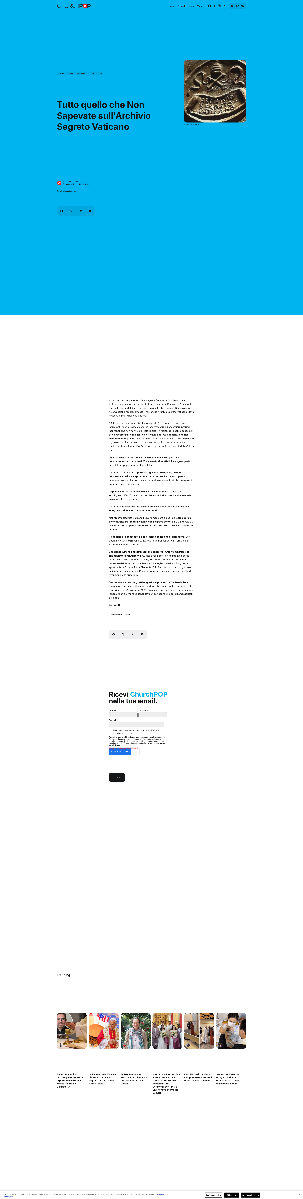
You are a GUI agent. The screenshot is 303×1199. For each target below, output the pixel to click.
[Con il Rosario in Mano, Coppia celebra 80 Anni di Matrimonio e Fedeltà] (199, 1031)
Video (200, 6)
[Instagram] (219, 6)
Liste (191, 6)
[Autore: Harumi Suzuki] (60, 1045)
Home (172, 6)
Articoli (181, 6)
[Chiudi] (299, 1194)
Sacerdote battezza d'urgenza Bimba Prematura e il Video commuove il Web (228, 1079)
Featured (70, 73)
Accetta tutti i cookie (251, 1195)
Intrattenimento (95, 73)
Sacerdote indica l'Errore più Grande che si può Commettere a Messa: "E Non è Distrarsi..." (70, 1080)
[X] (214, 6)
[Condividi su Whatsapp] (71, 211)
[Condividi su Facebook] (61, 211)
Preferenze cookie (213, 1195)
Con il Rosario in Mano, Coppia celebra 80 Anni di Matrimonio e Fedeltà (198, 1077)
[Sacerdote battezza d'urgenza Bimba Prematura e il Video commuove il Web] (231, 1031)
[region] (151, 1195)
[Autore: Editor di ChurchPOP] (59, 183)
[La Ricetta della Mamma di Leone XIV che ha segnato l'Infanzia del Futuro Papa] (104, 1031)
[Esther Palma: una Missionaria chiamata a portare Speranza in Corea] (136, 1031)
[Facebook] (209, 6)
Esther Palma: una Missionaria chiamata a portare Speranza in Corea (134, 1079)
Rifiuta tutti (231, 1195)
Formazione (82, 73)
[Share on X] (80, 211)
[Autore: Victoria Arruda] (92, 1045)
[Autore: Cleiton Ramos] (156, 1045)
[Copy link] (90, 211)
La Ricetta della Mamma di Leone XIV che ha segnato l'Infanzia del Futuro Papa (102, 1079)
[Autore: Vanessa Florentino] (124, 1045)
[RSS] (224, 6)
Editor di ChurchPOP (70, 182)
